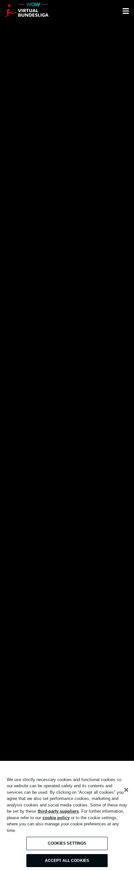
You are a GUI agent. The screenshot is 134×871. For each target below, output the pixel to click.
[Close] (126, 790)
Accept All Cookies (67, 860)
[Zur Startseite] (26, 11)
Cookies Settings (67, 843)
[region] (67, 816)
